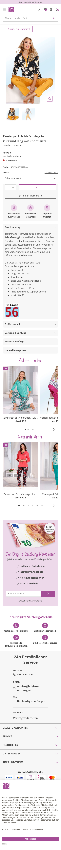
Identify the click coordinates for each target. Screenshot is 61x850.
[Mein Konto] (39, 9)
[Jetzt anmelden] (48, 594)
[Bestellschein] (51, 9)
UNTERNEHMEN (12, 753)
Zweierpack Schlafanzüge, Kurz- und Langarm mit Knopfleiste (20, 417)
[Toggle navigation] (4, 9)
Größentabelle (51, 172)
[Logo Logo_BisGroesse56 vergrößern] (12, 310)
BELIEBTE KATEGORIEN (15, 727)
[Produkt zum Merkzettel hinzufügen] (37, 187)
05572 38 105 (25, 674)
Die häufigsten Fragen (31, 701)
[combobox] (30, 18)
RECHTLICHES (10, 745)
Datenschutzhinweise (30, 600)
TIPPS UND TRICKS (13, 762)
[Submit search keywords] (54, 18)
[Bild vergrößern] (49, 98)
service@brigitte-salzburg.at (28, 688)
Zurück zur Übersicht (19, 29)
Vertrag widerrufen (25, 718)
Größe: (6, 172)
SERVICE (7, 736)
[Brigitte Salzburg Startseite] (11, 9)
